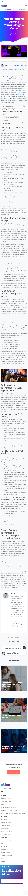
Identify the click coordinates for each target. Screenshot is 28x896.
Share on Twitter (15, 641)
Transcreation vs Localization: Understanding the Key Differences (12, 684)
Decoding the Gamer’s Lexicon (9, 108)
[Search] (25, 2)
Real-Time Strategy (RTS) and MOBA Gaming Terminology (12, 120)
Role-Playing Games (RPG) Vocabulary (11, 117)
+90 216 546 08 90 (21, 9)
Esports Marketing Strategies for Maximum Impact (13, 747)
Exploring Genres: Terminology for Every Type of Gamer (13, 113)
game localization (19, 94)
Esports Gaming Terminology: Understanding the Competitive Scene (13, 122)
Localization (16, 32)
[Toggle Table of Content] (24, 106)
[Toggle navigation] (25, 5)
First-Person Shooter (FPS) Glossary (11, 116)
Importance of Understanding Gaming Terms (12, 111)
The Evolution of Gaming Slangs (9, 109)
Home (9, 32)
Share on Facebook (14, 637)
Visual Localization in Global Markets (12, 716)
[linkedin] (2, 2)
